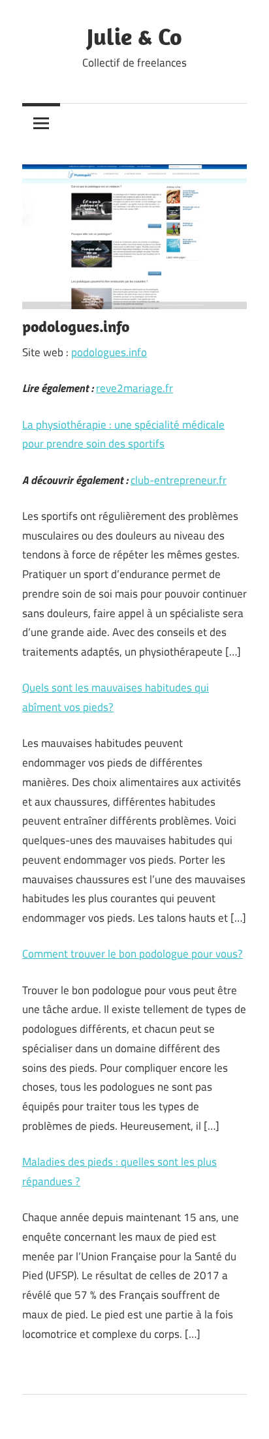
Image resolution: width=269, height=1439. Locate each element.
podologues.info (109, 352)
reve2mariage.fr (134, 388)
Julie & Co (134, 36)
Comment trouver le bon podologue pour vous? (132, 953)
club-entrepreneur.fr (179, 480)
